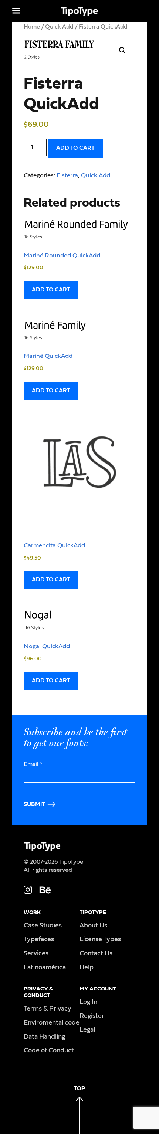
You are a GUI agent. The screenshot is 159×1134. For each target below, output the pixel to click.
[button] (122, 50)
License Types (100, 939)
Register (92, 1016)
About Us (93, 925)
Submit (34, 804)
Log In (88, 1002)
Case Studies (43, 925)
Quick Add (59, 27)
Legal (87, 1029)
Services (36, 953)
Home (32, 27)
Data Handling (44, 1037)
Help (87, 967)
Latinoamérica (45, 967)
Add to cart (75, 148)
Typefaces (39, 939)
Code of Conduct (49, 1050)
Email (33, 764)
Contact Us (96, 953)
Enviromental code (52, 1022)
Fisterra (67, 175)
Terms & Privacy (47, 1008)
